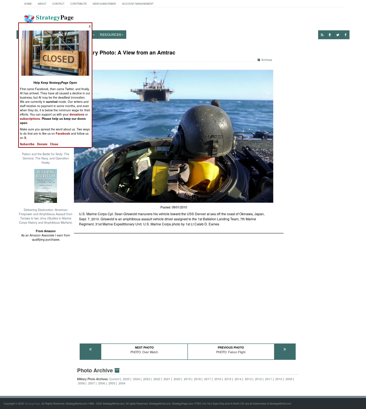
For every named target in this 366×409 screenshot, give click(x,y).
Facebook (63, 133)
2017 (207, 379)
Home (28, 3)
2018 (197, 379)
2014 (238, 379)
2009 (289, 379)
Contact (58, 3)
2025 (126, 379)
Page (55, 20)
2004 (122, 383)
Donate (42, 144)
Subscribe (27, 144)
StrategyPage (32, 403)
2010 (278, 379)
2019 (187, 379)
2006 (101, 383)
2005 (111, 383)
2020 (177, 379)
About (42, 3)
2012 (258, 379)
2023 (146, 379)
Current (114, 379)
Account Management (138, 3)
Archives (266, 60)
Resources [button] (110, 34)
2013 (248, 379)
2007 (91, 383)
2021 (167, 379)
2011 (268, 379)
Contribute (78, 3)
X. (25, 137)
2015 (228, 379)
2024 (136, 379)
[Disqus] (187, 286)
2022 (156, 379)
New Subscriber (104, 3)
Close (54, 144)
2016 (217, 379)
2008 (81, 383)
